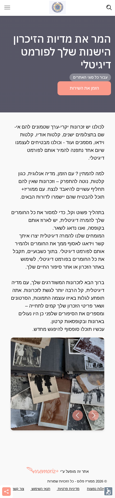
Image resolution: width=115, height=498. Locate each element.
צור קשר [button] (18, 489)
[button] (77, 415)
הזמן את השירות (84, 88)
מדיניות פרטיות (68, 489)
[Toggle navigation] (109, 7)
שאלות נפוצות (97, 489)
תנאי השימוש (40, 489)
